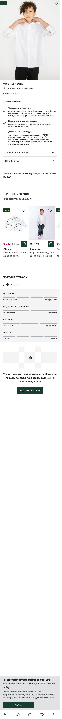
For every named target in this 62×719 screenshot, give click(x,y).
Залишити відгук (30, 390)
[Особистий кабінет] (54, 715)
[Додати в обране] (56, 3)
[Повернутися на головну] (6, 715)
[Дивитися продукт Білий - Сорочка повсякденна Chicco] (15, 223)
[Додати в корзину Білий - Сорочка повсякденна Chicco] (24, 244)
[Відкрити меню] (18, 715)
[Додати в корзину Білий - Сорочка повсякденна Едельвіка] (51, 244)
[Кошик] (30, 715)
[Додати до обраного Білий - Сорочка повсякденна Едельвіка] (50, 210)
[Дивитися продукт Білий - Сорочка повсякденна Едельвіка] (42, 223)
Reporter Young (13, 83)
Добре (18, 705)
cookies (41, 679)
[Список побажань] (42, 715)
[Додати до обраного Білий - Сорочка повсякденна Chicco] (23, 210)
